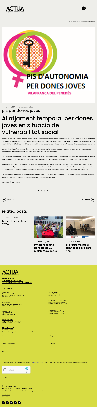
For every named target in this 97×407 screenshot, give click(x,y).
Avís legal (4, 388)
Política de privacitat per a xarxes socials (31, 391)
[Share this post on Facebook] (35, 191)
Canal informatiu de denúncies (11, 391)
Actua (21, 107)
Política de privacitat (14, 388)
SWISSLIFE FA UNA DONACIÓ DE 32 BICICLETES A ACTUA (45, 248)
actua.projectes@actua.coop (44, 177)
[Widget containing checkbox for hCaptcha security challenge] (16, 370)
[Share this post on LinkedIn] (44, 191)
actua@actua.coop (14, 321)
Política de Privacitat (39, 362)
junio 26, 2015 (10, 107)
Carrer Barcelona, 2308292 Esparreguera (56, 311)
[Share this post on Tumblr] (47, 191)
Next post (86, 199)
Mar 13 (79, 241)
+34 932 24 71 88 (14, 323)
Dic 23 (16, 218)
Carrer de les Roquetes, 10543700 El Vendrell (12, 304)
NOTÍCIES (76, 21)
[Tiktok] (19, 402)
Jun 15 (48, 241)
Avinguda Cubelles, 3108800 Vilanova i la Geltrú (57, 302)
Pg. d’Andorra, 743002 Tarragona (8, 312)
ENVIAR (7, 377)
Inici (69, 21)
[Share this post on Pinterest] (41, 191)
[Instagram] (15, 402)
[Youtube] (11, 402)
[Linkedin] (7, 402)
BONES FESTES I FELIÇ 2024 (14, 223)
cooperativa (28, 107)
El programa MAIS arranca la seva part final (78, 248)
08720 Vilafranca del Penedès (13, 296)
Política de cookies (26, 388)
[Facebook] (3, 402)
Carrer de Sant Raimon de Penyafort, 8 (11, 294)
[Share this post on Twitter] (38, 191)
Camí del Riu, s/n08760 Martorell (54, 294)
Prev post (11, 199)
